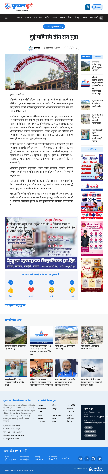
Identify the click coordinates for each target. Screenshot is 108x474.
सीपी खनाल (39, 460)
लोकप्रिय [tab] (98, 57)
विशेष (47, 18)
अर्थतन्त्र (62, 18)
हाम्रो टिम (65, 458)
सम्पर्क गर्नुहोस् (90, 431)
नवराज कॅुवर (24, 460)
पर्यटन (54, 418)
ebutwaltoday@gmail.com (16, 435)
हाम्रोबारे (88, 427)
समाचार (28, 18)
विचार (70, 18)
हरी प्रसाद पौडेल (10, 460)
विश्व (54, 422)
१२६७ (18, 429)
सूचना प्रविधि (71, 405)
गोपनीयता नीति (90, 435)
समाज (54, 18)
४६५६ (18, 425)
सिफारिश (69, 415)
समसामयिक (38, 18)
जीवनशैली (70, 408)
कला (85, 18)
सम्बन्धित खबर (13, 320)
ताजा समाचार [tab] (86, 57)
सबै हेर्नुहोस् (92, 149)
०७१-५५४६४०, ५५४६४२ (14, 432)
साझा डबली (93, 18)
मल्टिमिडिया (41, 422)
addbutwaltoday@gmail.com (95, 422)
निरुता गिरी (53, 460)
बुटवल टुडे (37, 48)
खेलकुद (77, 18)
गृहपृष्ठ (19, 18)
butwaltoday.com (15, 470)
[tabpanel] (92, 106)
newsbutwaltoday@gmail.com (96, 417)
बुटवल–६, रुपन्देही (13, 438)
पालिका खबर (56, 415)
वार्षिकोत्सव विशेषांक (70, 420)
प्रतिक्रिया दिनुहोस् (15, 306)
